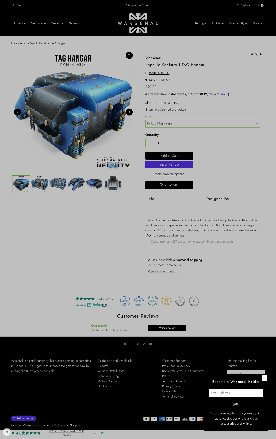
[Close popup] (264, 378)
